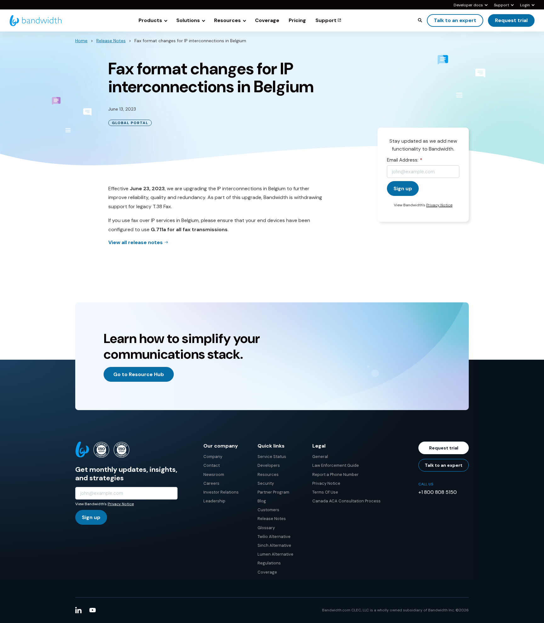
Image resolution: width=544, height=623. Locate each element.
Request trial (511, 20)
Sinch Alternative (274, 545)
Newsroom (213, 474)
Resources (268, 474)
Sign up (91, 517)
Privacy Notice (439, 205)
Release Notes (111, 40)
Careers (211, 483)
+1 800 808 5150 (437, 492)
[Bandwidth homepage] (35, 20)
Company (212, 456)
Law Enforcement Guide (335, 465)
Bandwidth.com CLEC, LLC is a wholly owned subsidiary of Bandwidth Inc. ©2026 (395, 610)
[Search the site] (420, 20)
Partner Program (273, 492)
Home (81, 40)
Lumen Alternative (275, 554)
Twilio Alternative (274, 536)
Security (266, 483)
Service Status (272, 456)
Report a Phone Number (335, 474)
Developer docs (468, 5)
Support (501, 5)
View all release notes (135, 242)
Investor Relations (221, 492)
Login (525, 5)
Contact (211, 465)
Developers (269, 465)
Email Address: (404, 160)
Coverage (267, 572)
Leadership (214, 501)
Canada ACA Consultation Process (346, 501)
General (320, 456)
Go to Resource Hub (138, 374)
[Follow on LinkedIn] (78, 610)
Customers (268, 509)
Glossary (266, 527)
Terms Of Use (325, 492)
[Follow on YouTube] (92, 610)
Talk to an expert (455, 20)
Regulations (269, 563)
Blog (262, 501)
